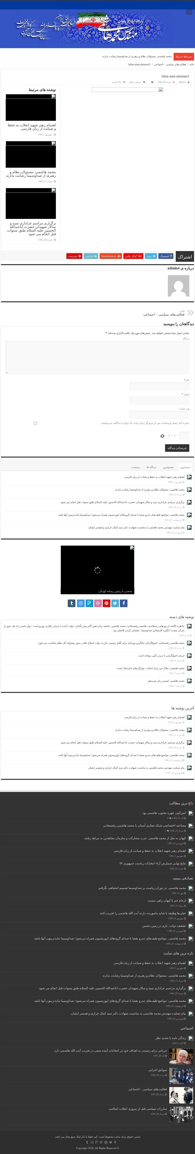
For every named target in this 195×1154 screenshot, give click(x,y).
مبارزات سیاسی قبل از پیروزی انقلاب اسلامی (138, 1108)
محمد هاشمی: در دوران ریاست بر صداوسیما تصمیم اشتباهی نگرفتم (142, 888)
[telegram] (71, 603)
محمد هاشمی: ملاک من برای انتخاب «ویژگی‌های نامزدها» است (151, 668)
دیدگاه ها (151, 467)
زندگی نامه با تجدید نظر (171, 1038)
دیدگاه (186, 338)
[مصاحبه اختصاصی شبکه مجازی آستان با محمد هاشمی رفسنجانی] (190, 825)
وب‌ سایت (184, 408)
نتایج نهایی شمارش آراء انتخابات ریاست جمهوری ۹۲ (152, 863)
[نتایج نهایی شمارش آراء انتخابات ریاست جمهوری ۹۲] (190, 863)
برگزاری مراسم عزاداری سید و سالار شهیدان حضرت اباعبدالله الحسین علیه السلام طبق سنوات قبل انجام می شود (31, 228)
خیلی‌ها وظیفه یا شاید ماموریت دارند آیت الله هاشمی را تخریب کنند (143, 913)
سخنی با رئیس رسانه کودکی (115, 591)
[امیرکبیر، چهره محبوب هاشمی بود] (190, 813)
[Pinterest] (106, 603)
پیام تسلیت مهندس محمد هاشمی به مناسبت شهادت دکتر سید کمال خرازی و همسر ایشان (136, 527)
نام (186, 379)
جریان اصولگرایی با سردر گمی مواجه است (161, 655)
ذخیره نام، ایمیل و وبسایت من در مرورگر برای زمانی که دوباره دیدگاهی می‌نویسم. (145, 422)
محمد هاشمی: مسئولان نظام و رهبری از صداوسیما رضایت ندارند (137, 56)
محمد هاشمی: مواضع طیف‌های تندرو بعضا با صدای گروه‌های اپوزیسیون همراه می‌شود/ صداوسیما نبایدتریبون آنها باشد (121, 514)
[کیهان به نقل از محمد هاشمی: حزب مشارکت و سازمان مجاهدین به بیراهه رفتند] (190, 838)
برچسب (135, 467)
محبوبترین (168, 467)
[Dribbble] (98, 603)
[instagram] (81, 603)
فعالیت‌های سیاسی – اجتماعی (170, 64)
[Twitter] (115, 603)
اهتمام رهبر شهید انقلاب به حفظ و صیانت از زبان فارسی (32, 127)
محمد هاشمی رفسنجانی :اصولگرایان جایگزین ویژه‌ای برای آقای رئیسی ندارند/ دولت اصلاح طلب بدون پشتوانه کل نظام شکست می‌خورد (111, 642)
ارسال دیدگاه (135, 82)
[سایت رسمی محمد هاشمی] (97, 24)
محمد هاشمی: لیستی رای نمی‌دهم (166, 680)
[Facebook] (123, 603)
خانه (192, 64)
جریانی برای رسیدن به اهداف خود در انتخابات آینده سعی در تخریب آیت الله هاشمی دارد (110, 1050)
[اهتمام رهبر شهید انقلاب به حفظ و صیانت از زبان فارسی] (190, 851)
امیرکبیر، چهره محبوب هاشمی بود (164, 813)
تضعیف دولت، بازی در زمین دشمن (164, 925)
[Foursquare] (89, 603)
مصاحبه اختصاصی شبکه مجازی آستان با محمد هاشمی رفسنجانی (144, 825)
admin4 (182, 82)
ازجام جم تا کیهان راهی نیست (167, 900)
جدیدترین (185, 467)
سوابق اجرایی (157, 1070)
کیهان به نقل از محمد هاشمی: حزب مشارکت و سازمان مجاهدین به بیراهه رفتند (135, 838)
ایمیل (185, 394)
